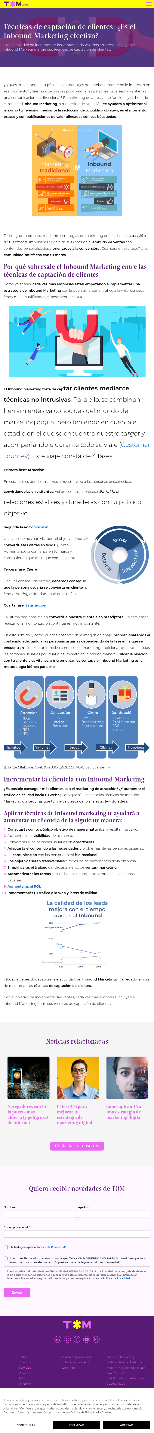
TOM (22, 1378)
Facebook (77, 1339)
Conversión (38, 527)
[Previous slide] (9, 1094)
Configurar (26, 1425)
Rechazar (76, 1425)
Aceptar (126, 1425)
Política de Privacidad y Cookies (91, 1412)
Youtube (86, 1339)
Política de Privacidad (50, 1247)
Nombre (9, 1207)
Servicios (25, 1367)
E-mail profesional (17, 1227)
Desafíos (25, 1362)
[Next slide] (145, 1094)
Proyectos (25, 1373)
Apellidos (84, 1207)
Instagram (96, 1339)
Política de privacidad (76, 1357)
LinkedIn (58, 1339)
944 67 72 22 (115, 1373)
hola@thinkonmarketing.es (125, 1378)
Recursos (25, 1384)
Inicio (22, 1356)
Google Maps (115, 1383)
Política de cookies (73, 1362)
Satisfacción (35, 605)
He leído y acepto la (38, 1247)
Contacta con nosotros (77, 1146)
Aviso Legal (68, 1368)
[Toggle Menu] (149, 4)
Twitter (67, 1339)
